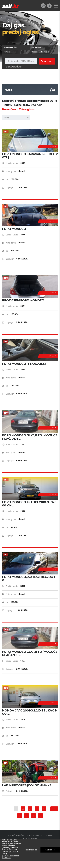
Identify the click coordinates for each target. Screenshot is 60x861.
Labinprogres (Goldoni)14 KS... (27, 785)
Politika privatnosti (35, 835)
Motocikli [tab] (7, 52)
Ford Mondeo (14, 229)
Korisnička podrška (16, 835)
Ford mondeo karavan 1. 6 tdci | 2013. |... (30, 155)
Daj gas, (20, 28)
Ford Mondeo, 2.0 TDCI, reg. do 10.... (28, 578)
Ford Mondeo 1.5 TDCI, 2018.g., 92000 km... (29, 503)
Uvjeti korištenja (30, 838)
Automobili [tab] (36, 47)
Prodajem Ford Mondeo (23, 300)
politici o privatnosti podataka (10, 857)
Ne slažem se (31, 850)
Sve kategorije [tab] (9, 47)
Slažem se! (50, 850)
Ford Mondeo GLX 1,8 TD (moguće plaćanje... (29, 437)
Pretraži (48, 61)
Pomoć (49, 835)
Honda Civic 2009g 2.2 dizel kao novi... (29, 712)
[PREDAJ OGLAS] (43, 5)
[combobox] (16, 117)
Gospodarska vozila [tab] (40, 52)
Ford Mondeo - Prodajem (24, 364)
